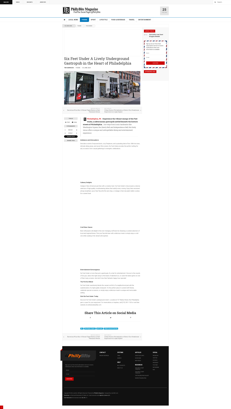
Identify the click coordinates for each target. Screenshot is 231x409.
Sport (93, 20)
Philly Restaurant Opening (110, 328)
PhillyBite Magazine (99, 393)
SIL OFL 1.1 (84, 397)
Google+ (155, 360)
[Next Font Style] (77, 133)
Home (64, 20)
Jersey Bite (43, 2)
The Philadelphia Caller (142, 375)
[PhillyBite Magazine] (81, 10)
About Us (120, 368)
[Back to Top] (1, 407)
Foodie (84, 20)
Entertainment (144, 20)
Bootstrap (66, 395)
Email (75, 122)
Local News (73, 20)
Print (68, 122)
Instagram (156, 367)
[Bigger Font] (77, 130)
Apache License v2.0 (105, 395)
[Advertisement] (102, 42)
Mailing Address (104, 355)
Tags (118, 355)
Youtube (155, 365)
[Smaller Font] (65, 130)
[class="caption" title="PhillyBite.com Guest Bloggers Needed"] (145, 34)
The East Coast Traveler (139, 368)
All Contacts (121, 365)
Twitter (155, 358)
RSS (154, 369)
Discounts (29, 2)
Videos (17, 2)
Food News (89, 26)
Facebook (155, 355)
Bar (82, 328)
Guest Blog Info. (139, 355)
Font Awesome (68, 397)
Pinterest (155, 362)
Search (119, 358)
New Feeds (138, 360)
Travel (132, 20)
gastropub (99, 328)
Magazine (6, 2)
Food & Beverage (118, 20)
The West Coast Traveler (139, 372)
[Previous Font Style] (65, 133)
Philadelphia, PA (94, 119)
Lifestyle (104, 20)
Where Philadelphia (140, 378)
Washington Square (90, 328)
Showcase (138, 358)
